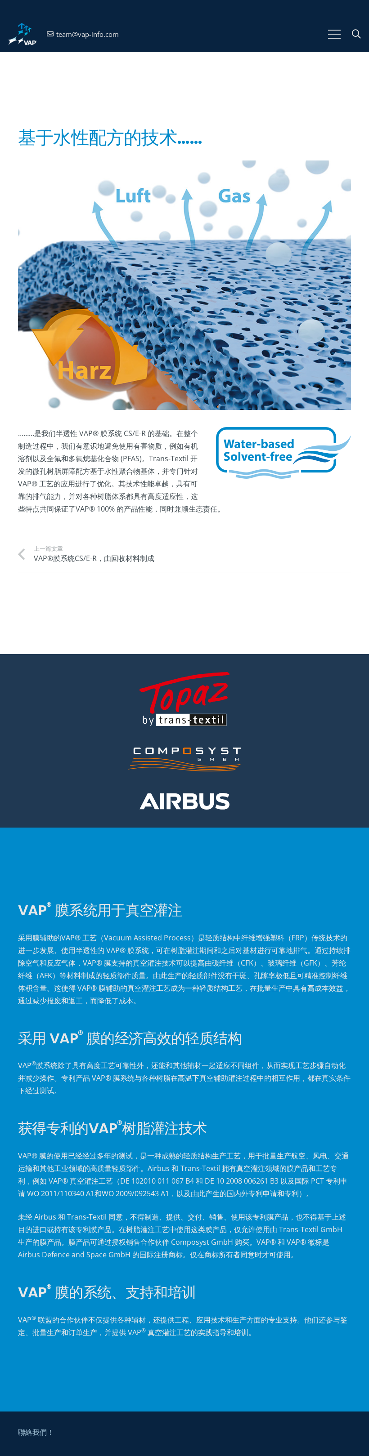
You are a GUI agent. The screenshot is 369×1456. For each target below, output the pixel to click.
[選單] (334, 34)
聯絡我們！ (36, 1432)
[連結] (22, 34)
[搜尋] (356, 34)
